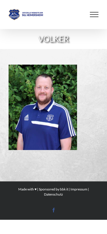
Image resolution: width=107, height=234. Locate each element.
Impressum (78, 189)
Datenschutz (53, 194)
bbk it (64, 189)
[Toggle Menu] (94, 14)
